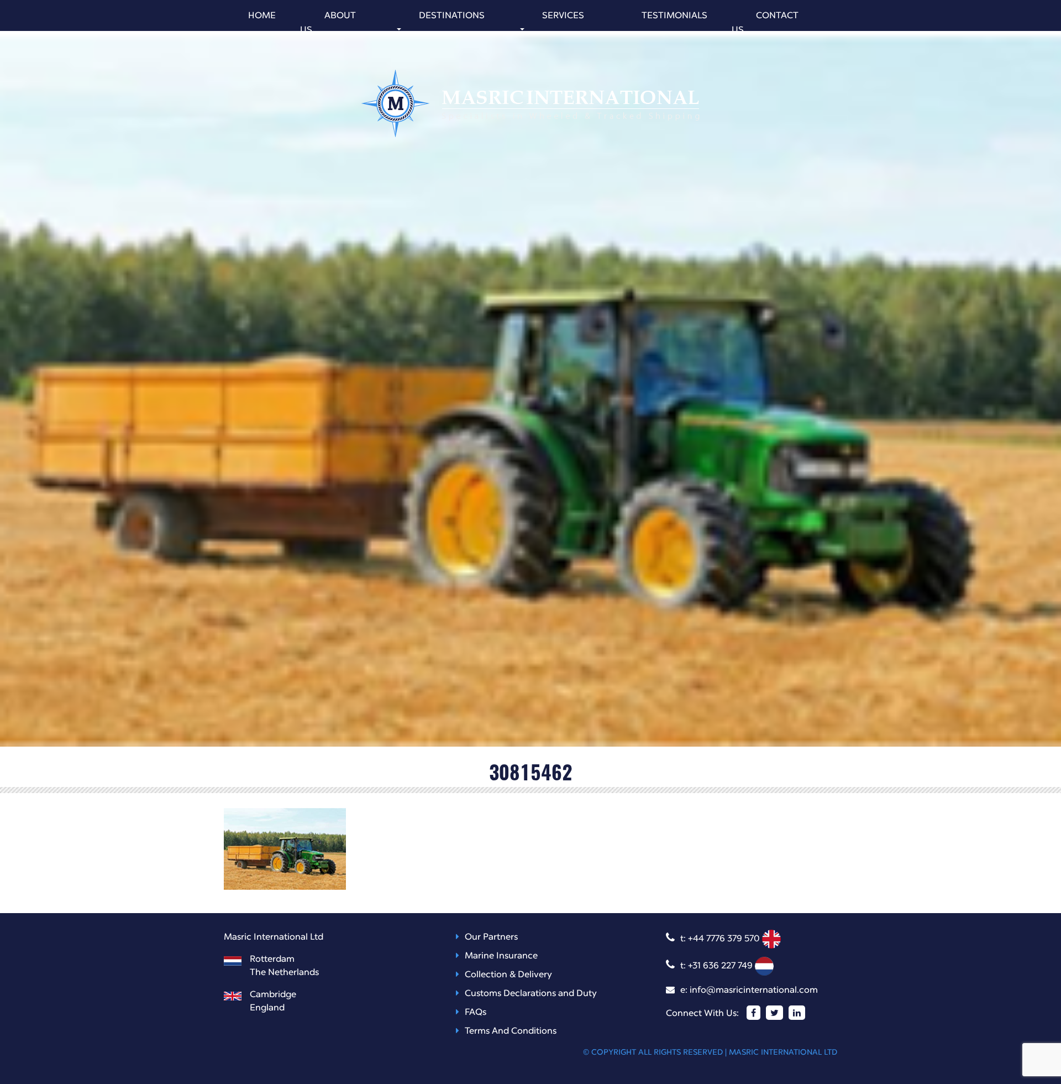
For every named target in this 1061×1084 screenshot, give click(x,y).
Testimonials (674, 16)
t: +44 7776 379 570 (721, 939)
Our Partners (491, 937)
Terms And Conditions (510, 1031)
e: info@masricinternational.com (749, 990)
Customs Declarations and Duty (531, 993)
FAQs (475, 1012)
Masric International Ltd (783, 1052)
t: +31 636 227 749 (717, 966)
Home (262, 16)
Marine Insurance (501, 956)
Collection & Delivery (508, 975)
